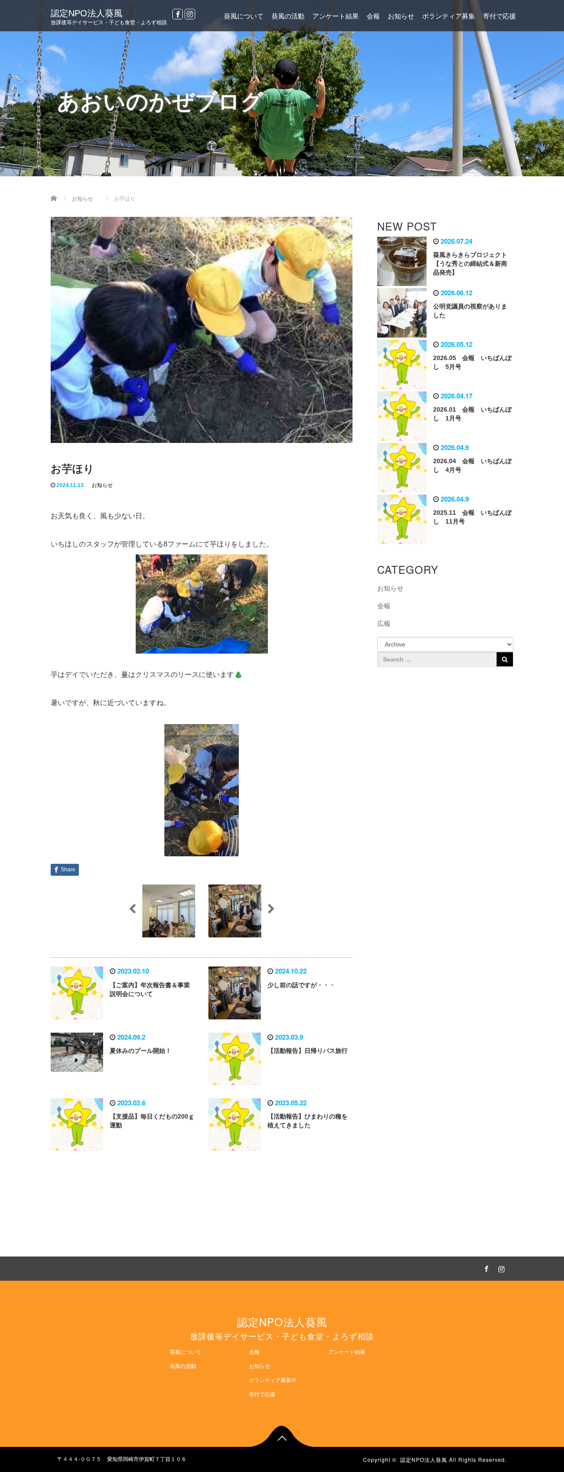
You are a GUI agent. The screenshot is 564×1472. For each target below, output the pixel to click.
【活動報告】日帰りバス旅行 (307, 1050)
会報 (373, 16)
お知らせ (401, 16)
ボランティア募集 (448, 16)
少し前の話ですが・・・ (301, 985)
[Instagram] (190, 14)
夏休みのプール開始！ (140, 1050)
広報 (383, 623)
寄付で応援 (499, 16)
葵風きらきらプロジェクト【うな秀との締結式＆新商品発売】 (470, 263)
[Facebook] (177, 14)
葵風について (243, 16)
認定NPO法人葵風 (86, 13)
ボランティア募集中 (273, 1380)
